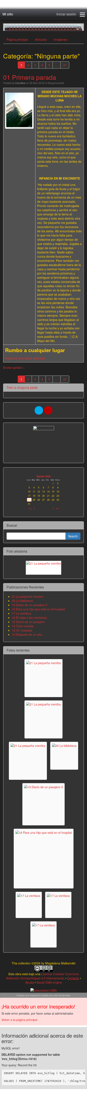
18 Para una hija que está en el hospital (38, 609)
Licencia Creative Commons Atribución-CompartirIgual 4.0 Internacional (42, 976)
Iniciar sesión (66, 14)
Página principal (17, 39)
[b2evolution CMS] (43, 990)
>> (57, 508)
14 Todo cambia (22, 626)
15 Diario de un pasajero (28, 622)
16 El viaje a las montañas (29, 617)
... (56, 65)
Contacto (73, 978)
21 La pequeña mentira (27, 596)
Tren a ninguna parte (22, 387)
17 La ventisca (21, 613)
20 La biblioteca (22, 601)
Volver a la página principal (19, 1020)
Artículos (41, 39)
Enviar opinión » (14, 367)
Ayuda (29, 982)
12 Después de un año (27, 634)
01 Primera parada (29, 77)
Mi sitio (8, 14)
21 (65, 65)
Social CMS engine (49, 982)
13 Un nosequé (22, 630)
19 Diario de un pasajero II (29, 605)
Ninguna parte (56, 83)
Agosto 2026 (43, 476)
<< (30, 508)
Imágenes (60, 39)
